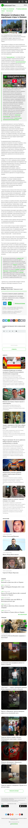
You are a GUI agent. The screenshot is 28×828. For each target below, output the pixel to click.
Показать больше (14, 790)
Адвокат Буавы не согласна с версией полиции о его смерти (13, 500)
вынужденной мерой (21, 61)
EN (4, 1)
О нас (2, 803)
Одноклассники (13, 270)
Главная (3, 10)
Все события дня (22, 614)
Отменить (14, 349)
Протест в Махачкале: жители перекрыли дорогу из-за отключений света (12, 712)
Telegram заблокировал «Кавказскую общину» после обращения (11, 763)
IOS (22, 258)
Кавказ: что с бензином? (8, 8)
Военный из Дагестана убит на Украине (12, 582)
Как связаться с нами (12, 803)
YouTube (21, 272)
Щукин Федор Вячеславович (11, 554)
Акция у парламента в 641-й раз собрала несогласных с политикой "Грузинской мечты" (14, 426)
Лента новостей (9, 10)
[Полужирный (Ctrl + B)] (4, 331)
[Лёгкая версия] (7, 1)
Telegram (15, 264)
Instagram (22, 269)
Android (19, 258)
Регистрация (14, 345)
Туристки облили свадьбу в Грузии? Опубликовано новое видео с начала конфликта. (11, 738)
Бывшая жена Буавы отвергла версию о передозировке (14, 402)
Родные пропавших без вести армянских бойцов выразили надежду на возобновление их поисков (14, 441)
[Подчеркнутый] (9, 331)
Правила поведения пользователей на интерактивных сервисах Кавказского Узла (14, 819)
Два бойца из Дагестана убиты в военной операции (12, 606)
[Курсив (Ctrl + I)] (6, 331)
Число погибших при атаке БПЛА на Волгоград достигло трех (11, 600)
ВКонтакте (5, 270)
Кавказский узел (11, 57)
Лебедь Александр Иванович (11, 536)
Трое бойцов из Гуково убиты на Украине (12, 612)
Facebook (17, 269)
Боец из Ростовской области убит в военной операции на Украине (13, 594)
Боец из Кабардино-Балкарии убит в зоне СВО (12, 587)
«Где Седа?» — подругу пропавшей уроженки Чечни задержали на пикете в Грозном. (14, 688)
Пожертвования (23, 803)
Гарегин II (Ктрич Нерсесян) (11, 573)
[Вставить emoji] (16, 331)
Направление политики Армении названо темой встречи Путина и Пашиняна (12, 474)
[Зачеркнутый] (12, 331)
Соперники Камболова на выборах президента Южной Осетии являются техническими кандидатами (13, 372)
